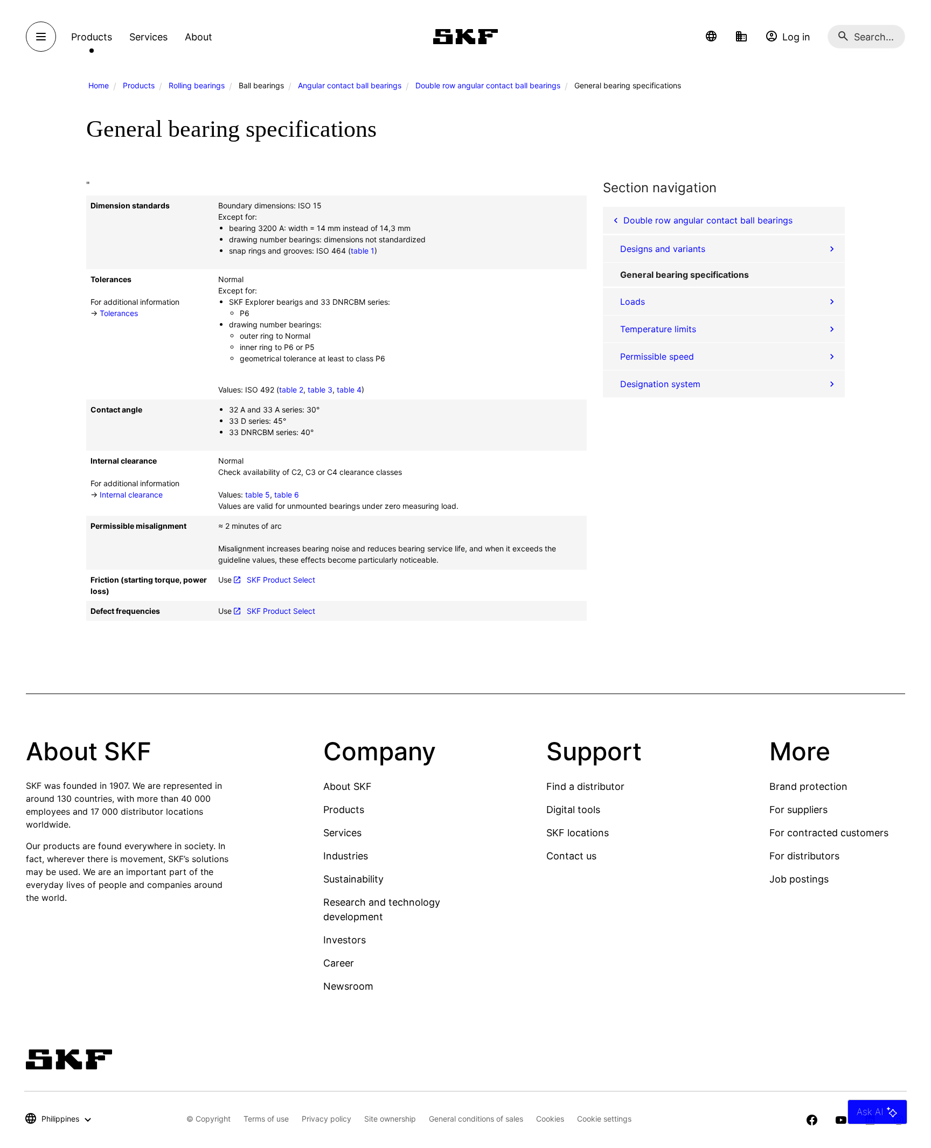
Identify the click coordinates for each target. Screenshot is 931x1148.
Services (342, 832)
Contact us (571, 856)
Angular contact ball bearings (349, 85)
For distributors (804, 856)
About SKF (347, 786)
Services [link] (148, 37)
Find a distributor (585, 786)
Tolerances (119, 313)
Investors (344, 940)
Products (139, 85)
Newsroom (348, 986)
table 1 (362, 250)
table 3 (320, 389)
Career (338, 963)
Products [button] (91, 37)
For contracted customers (828, 832)
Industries (345, 856)
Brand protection (808, 786)
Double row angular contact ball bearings (487, 85)
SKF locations (577, 832)
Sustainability (353, 879)
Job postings (799, 879)
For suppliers (798, 809)
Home (98, 85)
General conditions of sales (476, 1118)
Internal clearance (131, 494)
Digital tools (573, 809)
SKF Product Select (281, 579)
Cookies (550, 1118)
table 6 (286, 494)
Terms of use (266, 1118)
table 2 (291, 389)
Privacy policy (326, 1118)
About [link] (198, 37)
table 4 (349, 389)
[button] (711, 36)
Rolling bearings (197, 85)
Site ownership (390, 1118)
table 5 (257, 494)
